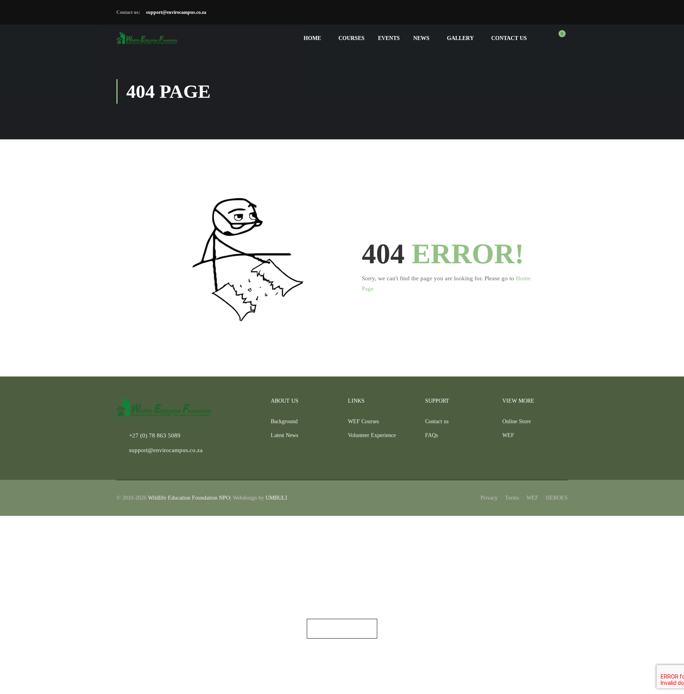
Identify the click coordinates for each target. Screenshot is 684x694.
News (421, 38)
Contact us (509, 38)
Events (389, 38)
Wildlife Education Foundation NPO (189, 498)
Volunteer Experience (372, 435)
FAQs (431, 435)
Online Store (516, 421)
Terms (512, 498)
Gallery (460, 38)
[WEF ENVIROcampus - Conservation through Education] (147, 38)
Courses (351, 38)
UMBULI (276, 498)
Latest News (284, 435)
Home (312, 38)
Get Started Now (342, 628)
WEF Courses (363, 421)
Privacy (489, 498)
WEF (508, 435)
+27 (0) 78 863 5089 (154, 435)
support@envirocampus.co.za (175, 12)
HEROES (557, 498)
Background (284, 421)
